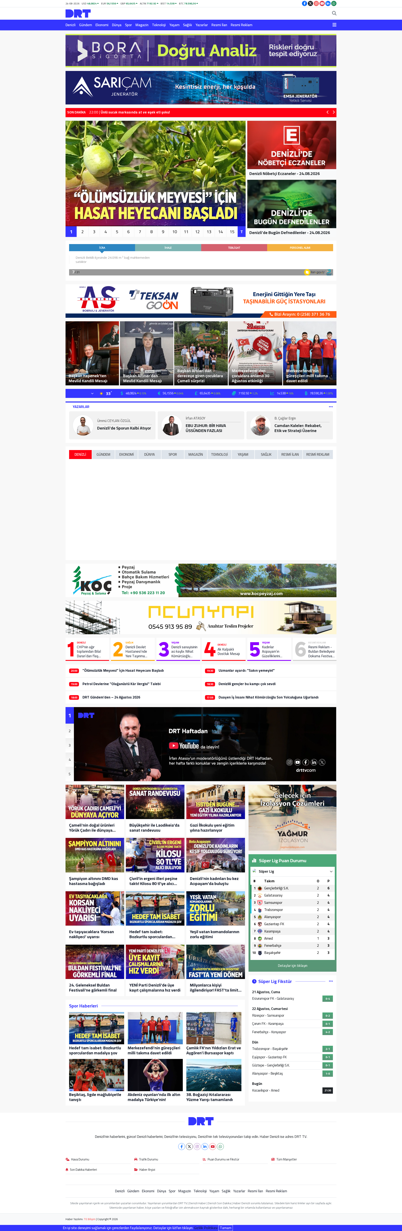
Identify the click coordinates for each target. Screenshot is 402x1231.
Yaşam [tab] (243, 454)
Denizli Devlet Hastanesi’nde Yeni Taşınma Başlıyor (136, 651)
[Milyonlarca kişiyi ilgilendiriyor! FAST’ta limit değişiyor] (215, 962)
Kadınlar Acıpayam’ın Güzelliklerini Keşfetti (271, 651)
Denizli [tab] (80, 454)
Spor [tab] (173, 454)
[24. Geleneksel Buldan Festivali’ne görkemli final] (95, 962)
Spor (128, 25)
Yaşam (174, 25)
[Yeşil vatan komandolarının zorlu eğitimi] (215, 908)
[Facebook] (181, 1146)
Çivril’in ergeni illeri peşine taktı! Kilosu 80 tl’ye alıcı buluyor (153, 881)
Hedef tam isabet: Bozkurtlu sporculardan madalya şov (150, 934)
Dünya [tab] (149, 454)
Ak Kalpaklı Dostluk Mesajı (229, 651)
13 (209, 231)
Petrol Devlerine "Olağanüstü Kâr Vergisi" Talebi (121, 683)
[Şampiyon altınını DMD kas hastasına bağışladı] (95, 855)
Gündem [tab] (103, 454)
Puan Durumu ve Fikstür (223, 1159)
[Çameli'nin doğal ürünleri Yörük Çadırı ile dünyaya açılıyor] (95, 802)
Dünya (116, 25)
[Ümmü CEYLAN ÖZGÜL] (83, 425)
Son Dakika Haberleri (83, 1169)
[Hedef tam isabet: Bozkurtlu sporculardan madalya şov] (155, 908)
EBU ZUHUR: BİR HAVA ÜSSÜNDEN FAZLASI (206, 428)
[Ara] (334, 13)
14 (220, 231)
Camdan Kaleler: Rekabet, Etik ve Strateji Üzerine (298, 428)
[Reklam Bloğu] (201, 50)
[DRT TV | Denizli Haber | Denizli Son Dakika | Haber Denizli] (78, 13)
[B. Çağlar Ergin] (260, 425)
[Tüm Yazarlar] (331, 406)
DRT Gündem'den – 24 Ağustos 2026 (111, 697)
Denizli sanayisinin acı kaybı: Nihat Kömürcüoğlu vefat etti (184, 651)
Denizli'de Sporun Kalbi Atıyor (124, 428)
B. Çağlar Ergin (285, 419)
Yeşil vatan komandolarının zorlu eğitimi (214, 934)
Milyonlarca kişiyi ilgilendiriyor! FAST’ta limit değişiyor (214, 988)
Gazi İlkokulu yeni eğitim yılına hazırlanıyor (212, 828)
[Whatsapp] (220, 1146)
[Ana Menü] (334, 25)
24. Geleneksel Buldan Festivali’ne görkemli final (93, 988)
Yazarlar (202, 25)
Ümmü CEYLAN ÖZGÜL (114, 421)
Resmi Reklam (241, 25)
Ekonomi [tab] (126, 454)
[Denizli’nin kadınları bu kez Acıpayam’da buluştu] (215, 855)
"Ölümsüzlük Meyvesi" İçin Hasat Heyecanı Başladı (123, 670)
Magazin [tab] (195, 454)
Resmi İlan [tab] (290, 454)
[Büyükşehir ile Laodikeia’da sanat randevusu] (155, 802)
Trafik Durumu (148, 1159)
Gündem (85, 25)
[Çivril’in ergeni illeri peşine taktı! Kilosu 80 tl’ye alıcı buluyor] (155, 855)
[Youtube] (212, 1146)
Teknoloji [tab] (219, 454)
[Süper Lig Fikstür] (331, 981)
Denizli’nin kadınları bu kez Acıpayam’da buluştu (214, 881)
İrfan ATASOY (195, 419)
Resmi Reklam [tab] (317, 454)
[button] (328, 112)
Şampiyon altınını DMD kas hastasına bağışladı (93, 881)
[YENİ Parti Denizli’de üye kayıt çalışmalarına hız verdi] (155, 962)
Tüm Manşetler (286, 1159)
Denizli (71, 25)
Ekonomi (101, 25)
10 (174, 231)
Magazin (141, 25)
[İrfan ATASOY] (171, 425)
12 (197, 231)
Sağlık (187, 25)
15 (232, 231)
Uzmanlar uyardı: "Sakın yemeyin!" (247, 670)
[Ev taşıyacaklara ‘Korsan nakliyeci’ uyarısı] (95, 908)
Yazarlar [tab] (81, 406)
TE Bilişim (89, 1219)
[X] (189, 1146)
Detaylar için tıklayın (292, 965)
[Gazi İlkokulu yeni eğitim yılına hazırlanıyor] (215, 802)
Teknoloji (159, 25)
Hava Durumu (80, 1159)
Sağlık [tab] (266, 454)
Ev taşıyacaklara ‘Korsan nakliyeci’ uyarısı (91, 934)
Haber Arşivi (147, 1169)
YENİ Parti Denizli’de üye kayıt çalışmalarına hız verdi (154, 988)
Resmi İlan (219, 25)
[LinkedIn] (204, 1146)
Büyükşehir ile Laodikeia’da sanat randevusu (154, 828)
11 (186, 231)
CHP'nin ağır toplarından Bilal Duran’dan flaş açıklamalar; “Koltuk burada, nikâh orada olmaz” (91, 651)
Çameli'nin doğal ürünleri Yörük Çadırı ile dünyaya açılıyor (92, 828)
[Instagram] (197, 1146)
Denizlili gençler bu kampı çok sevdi (247, 683)
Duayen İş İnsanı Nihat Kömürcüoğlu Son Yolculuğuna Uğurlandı (269, 697)
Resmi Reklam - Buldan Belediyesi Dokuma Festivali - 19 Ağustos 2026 (321, 651)
